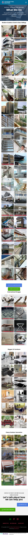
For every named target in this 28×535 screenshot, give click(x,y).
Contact (21, 523)
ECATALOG (13, 523)
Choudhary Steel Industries (14, 527)
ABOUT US (6, 523)
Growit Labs (16, 528)
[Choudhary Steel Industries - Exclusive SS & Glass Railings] (7, 2)
